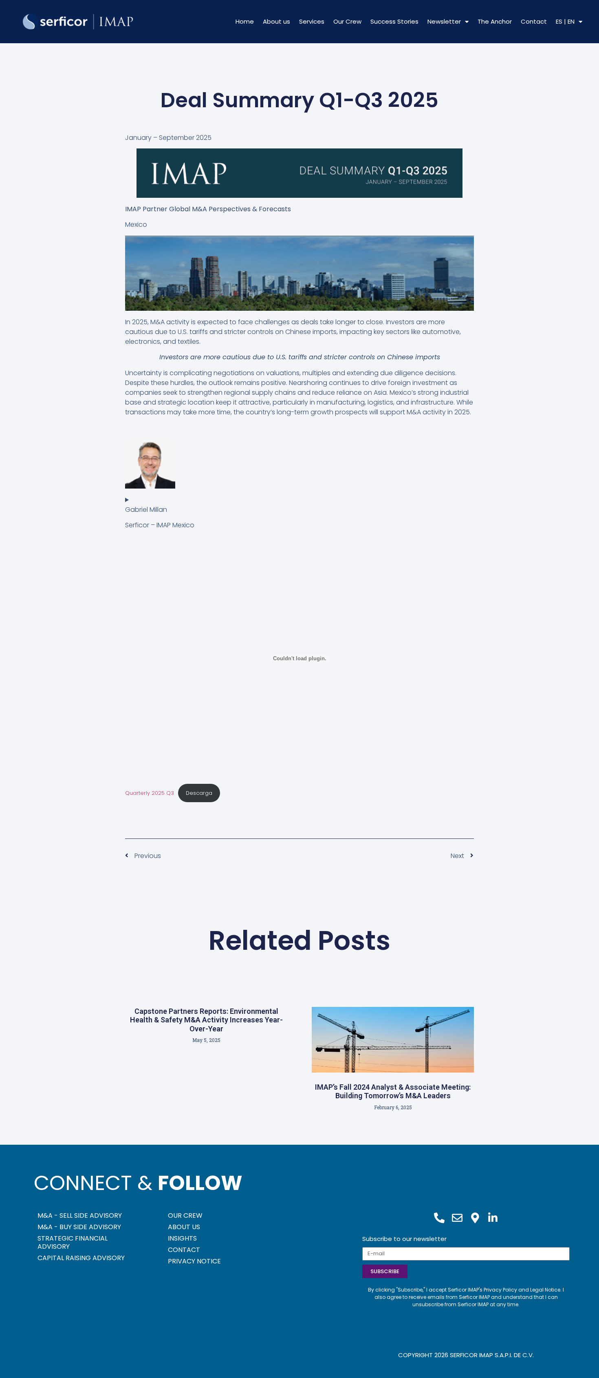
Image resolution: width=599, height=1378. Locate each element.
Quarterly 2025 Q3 (149, 793)
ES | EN (565, 21)
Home (245, 21)
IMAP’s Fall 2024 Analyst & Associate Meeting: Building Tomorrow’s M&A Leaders (393, 1091)
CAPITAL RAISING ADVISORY (81, 1258)
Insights (182, 1238)
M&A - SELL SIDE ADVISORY (79, 1215)
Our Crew (347, 21)
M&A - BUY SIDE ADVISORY (79, 1227)
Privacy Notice (194, 1261)
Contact (534, 21)
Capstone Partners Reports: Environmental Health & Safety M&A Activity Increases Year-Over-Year (206, 1020)
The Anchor (495, 21)
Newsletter (444, 21)
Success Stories (394, 21)
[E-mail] (457, 1218)
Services (311, 21)
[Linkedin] (493, 1218)
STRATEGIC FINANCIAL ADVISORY (72, 1242)
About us (276, 21)
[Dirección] (475, 1218)
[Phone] (439, 1218)
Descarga (199, 793)
